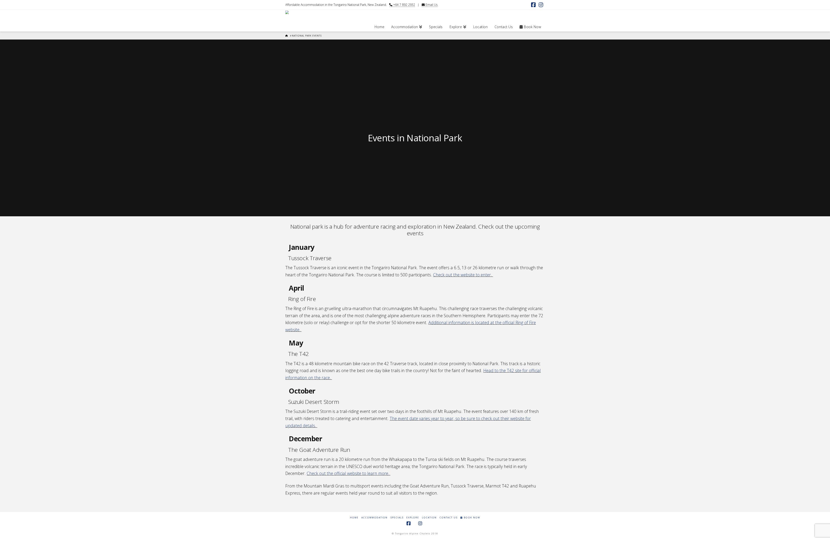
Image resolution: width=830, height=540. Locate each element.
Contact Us (448, 517)
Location (429, 517)
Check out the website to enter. (463, 275)
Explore (412, 517)
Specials (397, 517)
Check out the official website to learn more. (348, 473)
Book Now (471, 517)
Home (354, 517)
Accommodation (374, 517)
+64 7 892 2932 (403, 5)
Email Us (431, 5)
